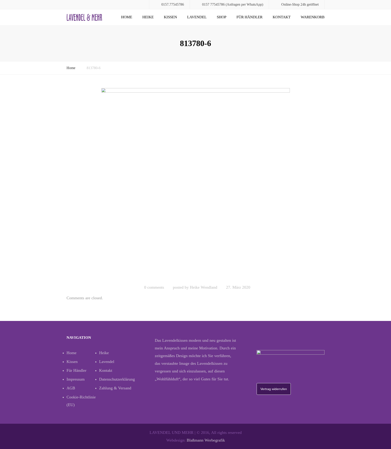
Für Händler (249, 17)
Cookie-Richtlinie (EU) (81, 401)
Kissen (170, 17)
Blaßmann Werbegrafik (206, 440)
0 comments (154, 287)
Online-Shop (290, 4)
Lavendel (197, 17)
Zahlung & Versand (115, 388)
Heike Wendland (203, 287)
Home (126, 17)
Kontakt (282, 17)
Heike (148, 17)
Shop (221, 17)
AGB (71, 388)
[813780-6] (195, 184)
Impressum (76, 379)
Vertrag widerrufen (273, 389)
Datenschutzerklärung (115, 379)
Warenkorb (312, 17)
